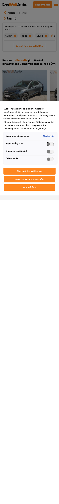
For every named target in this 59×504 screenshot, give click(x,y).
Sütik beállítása (29, 187)
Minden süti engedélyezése (29, 171)
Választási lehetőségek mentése (29, 179)
